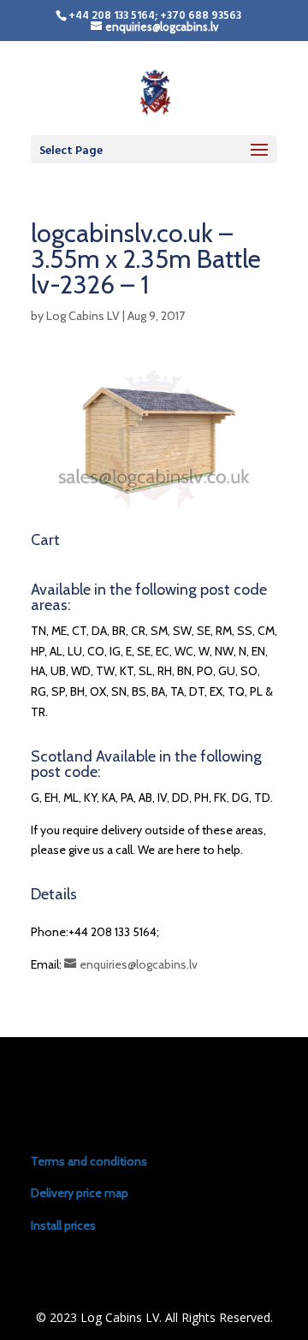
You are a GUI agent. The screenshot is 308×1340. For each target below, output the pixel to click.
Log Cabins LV (83, 315)
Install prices (63, 1225)
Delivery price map (79, 1193)
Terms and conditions (89, 1161)
